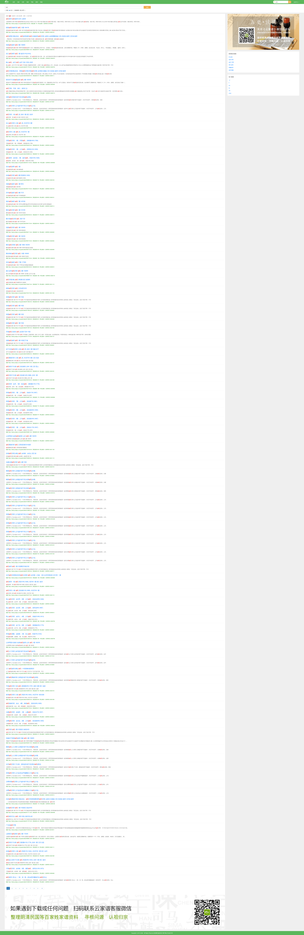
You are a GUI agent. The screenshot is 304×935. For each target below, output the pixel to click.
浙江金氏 (231, 65)
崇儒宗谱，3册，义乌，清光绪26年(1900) (22, 410)
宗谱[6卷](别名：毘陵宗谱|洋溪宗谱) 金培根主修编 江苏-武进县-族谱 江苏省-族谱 (36, 71)
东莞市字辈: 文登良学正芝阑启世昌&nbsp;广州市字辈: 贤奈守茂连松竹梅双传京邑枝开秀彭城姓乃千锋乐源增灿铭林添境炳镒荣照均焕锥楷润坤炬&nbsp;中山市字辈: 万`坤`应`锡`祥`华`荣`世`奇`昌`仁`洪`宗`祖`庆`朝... (67, 828)
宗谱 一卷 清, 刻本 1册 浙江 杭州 (19, 114)
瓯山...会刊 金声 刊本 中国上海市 (19, 62)
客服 (41, 2)
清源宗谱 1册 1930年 (15, 227)
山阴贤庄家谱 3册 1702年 (17, 834)
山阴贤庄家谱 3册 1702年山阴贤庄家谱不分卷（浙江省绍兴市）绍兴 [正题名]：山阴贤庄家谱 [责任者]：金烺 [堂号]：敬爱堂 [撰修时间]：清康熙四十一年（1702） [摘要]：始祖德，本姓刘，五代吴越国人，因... (65, 836)
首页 (14, 2)
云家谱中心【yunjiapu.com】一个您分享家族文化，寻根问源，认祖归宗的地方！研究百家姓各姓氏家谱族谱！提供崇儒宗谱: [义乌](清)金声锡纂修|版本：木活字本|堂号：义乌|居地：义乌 (57, 775)
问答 (18, 2)
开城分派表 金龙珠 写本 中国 (18, 332)
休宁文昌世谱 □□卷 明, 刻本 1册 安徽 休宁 (22, 349)
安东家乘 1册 (13, 166)
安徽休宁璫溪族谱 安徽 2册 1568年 (20, 738)
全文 (11, 10)
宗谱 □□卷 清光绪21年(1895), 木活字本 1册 (22, 590)
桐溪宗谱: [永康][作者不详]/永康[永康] (20, 471)
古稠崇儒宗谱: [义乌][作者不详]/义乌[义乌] (22, 781)
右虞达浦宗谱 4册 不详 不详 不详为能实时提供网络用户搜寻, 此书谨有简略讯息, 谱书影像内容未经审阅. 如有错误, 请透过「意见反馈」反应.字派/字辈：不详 (49, 465)
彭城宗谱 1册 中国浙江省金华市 (19, 808)
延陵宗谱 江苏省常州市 (16, 288)
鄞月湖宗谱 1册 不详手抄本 (15, 221)
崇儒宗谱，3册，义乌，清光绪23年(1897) (22, 418)
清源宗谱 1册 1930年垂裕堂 (16, 230)
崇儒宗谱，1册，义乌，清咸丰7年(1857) (21, 392)
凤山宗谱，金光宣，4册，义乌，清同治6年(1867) (24, 608)
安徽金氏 (231, 67)
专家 (27, 2)
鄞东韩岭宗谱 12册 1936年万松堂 (17, 256)
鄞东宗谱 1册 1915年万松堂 (16, 213)
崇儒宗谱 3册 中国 (15, 305)
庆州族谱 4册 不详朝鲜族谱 (15, 195)
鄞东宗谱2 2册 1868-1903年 (18, 245)
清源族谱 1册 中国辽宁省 (17, 340)
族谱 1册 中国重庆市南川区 (17, 566)
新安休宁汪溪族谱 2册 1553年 (18, 80)
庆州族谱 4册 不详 (15, 193)
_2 (229, 80)
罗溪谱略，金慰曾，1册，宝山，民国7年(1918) (24, 634)
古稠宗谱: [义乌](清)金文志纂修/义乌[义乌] (22, 790)
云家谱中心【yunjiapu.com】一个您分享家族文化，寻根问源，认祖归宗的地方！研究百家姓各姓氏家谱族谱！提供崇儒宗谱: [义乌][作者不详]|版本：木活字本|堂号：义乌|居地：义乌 (56, 499)
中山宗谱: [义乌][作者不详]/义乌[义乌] (20, 106)
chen (230, 93)
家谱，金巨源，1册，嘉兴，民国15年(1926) (23, 158)
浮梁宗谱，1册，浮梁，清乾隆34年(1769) (22, 140)
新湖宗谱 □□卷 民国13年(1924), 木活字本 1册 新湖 (25, 695)
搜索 (147, 7)
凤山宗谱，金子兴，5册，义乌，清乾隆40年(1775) (25, 625)
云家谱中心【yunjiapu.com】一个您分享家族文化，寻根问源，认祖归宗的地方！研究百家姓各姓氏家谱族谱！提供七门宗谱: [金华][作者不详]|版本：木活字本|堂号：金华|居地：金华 (56, 654)
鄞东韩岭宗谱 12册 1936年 (17, 253)
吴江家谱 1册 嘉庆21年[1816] (18, 53)
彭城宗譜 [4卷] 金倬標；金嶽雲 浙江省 (18, 456)
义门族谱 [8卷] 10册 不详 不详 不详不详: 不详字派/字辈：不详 (24, 671)
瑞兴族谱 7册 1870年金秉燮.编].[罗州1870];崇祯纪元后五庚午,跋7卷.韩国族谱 (28, 204)
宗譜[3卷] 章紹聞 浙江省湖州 (16, 282)
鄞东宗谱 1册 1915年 (15, 210)
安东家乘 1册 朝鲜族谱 (14, 169)
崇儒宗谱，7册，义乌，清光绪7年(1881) (21, 401)
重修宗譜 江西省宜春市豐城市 (16, 447)
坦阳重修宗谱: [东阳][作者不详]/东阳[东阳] (22, 677)
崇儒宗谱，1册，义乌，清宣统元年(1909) (22, 149)
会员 (296, 2)
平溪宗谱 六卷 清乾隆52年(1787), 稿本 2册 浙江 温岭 (26, 686)
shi (229, 90)
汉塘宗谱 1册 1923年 (15, 236)
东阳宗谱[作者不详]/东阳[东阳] (18, 97)
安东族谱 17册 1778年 (16, 262)
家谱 (37, 2)
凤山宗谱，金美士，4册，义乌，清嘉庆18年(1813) (25, 616)
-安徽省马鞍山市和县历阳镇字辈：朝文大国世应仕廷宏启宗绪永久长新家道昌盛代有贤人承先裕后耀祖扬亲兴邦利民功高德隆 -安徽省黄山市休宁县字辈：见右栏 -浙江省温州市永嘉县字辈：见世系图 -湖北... (65, 91)
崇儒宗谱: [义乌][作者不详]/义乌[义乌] (20, 497)
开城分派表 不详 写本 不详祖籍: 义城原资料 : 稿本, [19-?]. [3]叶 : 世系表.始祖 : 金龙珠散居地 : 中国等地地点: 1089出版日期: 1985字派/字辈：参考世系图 (48, 334)
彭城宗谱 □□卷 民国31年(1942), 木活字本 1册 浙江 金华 (26, 851)
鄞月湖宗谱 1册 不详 (15, 219)
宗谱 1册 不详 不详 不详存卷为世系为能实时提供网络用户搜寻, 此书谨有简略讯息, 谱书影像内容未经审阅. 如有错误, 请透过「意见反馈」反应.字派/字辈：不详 (50, 732)
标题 (7, 10)
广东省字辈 (11, 825)
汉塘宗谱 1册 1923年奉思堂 (16, 239)
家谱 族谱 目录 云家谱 (16, 19)
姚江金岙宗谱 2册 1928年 (17, 271)
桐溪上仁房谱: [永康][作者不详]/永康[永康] (22, 747)
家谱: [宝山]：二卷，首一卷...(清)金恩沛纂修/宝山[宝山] (26, 877)
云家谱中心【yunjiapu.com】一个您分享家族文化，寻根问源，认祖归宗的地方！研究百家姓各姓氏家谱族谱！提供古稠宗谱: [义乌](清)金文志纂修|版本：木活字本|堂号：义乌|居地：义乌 (57, 793)
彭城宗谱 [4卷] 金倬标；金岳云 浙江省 (21, 453)
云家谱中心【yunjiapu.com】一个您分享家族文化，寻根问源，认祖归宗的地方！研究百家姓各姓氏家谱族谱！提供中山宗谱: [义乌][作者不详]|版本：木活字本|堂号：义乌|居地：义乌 (56, 108)
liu (229, 88)
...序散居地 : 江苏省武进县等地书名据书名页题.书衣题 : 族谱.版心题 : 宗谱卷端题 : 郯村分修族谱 (35, 39)
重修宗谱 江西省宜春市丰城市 (18, 445)
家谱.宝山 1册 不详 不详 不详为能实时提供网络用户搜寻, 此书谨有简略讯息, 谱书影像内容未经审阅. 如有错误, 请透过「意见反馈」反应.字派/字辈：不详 (48, 819)
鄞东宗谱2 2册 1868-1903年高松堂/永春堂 (19, 247)
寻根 (32, 2)
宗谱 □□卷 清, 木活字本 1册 (17, 132)
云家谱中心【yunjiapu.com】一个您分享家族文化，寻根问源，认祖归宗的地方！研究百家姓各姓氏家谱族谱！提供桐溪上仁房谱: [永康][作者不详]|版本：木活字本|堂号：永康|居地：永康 (57, 749)
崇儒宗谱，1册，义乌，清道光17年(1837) (22, 427)
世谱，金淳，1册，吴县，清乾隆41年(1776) (23, 384)
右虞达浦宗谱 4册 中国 (16, 462)
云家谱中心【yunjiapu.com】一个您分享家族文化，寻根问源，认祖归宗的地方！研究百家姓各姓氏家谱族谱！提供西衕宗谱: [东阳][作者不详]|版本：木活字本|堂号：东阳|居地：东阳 (56, 491)
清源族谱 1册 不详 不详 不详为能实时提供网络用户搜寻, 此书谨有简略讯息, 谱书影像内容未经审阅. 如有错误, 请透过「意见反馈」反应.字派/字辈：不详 (48, 343)
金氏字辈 (231, 59)
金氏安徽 (231, 70)
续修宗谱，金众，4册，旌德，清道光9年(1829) (24, 703)
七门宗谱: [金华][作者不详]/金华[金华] (20, 651)
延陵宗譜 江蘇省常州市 (14, 291)
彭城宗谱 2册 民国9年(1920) (18, 175)
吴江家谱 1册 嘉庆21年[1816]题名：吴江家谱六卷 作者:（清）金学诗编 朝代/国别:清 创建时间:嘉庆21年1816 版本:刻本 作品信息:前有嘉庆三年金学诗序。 (50, 56)
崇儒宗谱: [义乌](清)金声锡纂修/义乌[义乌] (22, 773)
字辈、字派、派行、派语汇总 (16, 88)
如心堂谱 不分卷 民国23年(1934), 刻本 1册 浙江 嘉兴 (26, 860)
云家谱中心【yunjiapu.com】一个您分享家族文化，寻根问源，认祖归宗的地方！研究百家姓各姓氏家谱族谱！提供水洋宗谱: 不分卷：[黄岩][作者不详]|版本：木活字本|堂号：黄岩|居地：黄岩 (58, 767)
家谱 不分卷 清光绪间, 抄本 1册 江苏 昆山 (22, 366)
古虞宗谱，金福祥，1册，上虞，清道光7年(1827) (24, 712)
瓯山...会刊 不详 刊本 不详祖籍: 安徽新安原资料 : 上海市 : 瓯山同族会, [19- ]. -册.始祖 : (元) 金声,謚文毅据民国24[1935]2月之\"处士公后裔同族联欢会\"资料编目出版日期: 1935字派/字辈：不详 (59, 65)
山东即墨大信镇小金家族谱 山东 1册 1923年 (23, 642)
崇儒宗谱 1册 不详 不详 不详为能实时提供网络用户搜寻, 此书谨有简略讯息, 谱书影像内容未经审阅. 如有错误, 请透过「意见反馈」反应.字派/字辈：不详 (48, 300)
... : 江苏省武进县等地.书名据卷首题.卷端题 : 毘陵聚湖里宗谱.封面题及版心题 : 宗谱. (30, 802)
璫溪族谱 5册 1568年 (15, 45)
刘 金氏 (231, 57)
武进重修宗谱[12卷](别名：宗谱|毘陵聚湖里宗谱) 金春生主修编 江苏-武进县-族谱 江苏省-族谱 (40, 799)
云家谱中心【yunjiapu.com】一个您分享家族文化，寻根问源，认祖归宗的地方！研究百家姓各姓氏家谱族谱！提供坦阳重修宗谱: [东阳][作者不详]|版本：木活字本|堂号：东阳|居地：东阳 (57, 680)
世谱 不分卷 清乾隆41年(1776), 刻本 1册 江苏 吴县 (25, 842)
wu (229, 85)
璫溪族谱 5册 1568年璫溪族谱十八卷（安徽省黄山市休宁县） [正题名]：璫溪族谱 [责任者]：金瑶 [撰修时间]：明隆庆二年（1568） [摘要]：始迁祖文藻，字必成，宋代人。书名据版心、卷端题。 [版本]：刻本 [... (66, 47)
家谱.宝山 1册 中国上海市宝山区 (19, 816)
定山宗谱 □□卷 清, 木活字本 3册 (19, 123)
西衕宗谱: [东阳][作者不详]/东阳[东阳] (20, 488)
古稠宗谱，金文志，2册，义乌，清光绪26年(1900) (25, 721)
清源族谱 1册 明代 (15, 184)
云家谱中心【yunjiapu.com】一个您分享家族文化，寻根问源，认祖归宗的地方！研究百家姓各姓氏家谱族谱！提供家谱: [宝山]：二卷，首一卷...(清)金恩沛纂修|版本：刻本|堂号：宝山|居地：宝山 (59, 880)
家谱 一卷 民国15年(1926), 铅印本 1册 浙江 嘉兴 (24, 582)
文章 (23, 2)
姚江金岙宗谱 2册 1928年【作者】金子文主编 (20, 273)
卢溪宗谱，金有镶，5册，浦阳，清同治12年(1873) (25, 868)
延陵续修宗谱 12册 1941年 (17, 27)
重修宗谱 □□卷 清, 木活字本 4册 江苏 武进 (22, 358)
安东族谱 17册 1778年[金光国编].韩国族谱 (19, 265)
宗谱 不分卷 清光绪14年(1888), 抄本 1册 (22, 375)
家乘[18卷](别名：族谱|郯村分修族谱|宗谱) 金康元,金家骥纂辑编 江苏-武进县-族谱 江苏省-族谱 (41, 36)
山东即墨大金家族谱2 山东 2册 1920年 (21, 436)
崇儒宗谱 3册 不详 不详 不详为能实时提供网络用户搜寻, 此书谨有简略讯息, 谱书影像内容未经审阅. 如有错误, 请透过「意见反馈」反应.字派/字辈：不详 (48, 308)
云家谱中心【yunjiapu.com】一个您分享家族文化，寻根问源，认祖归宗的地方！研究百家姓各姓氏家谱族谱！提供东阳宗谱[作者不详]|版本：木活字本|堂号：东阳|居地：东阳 (54, 100)
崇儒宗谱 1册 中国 (15, 297)
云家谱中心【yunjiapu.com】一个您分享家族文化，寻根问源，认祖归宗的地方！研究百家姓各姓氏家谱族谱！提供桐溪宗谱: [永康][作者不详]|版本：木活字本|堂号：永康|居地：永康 (56, 473)
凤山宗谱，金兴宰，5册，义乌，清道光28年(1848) (25, 599)
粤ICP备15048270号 (168, 933)
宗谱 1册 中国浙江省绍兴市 (17, 729)
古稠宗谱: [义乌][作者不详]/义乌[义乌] (20, 549)
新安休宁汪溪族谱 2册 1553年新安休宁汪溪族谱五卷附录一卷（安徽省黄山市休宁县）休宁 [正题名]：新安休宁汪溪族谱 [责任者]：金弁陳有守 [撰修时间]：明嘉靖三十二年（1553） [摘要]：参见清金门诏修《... (65, 82)
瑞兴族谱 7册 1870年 (15, 201)
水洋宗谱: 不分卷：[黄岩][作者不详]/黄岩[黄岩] (23, 764)
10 (42, 888)
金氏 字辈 (231, 62)
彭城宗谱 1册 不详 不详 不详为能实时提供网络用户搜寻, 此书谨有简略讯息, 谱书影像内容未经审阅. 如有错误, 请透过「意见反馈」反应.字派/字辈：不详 (48, 810)
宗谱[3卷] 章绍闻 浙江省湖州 (18, 279)
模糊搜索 (16, 10)
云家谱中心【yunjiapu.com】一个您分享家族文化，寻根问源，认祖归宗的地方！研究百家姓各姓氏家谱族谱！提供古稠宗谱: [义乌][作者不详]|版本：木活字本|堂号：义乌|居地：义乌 (56, 552)
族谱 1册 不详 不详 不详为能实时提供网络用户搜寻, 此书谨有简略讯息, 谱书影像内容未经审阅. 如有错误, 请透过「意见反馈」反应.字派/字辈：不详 (47, 569)
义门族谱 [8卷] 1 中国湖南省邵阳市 (20, 668)
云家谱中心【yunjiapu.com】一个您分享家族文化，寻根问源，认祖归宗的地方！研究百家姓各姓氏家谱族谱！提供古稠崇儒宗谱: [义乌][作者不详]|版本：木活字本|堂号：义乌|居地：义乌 (57, 784)
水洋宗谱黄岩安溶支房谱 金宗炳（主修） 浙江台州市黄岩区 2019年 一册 (33, 575)
